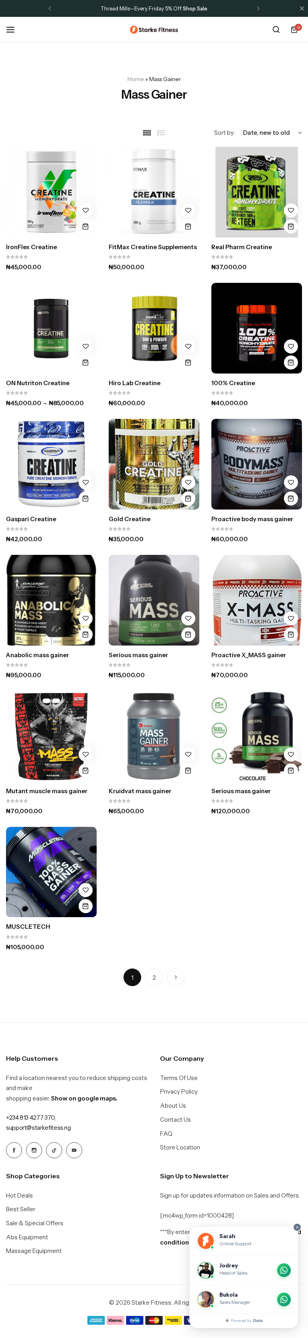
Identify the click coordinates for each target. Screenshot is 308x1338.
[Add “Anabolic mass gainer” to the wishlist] (86, 618)
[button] (50, 8)
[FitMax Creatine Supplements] (154, 192)
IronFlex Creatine (31, 247)
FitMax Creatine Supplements (153, 247)
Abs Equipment (27, 1237)
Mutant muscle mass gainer (46, 791)
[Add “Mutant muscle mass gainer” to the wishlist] (86, 754)
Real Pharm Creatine (241, 247)
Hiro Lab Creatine (134, 383)
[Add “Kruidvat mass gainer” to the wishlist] (188, 754)
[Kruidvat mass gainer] (154, 736)
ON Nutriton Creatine (37, 383)
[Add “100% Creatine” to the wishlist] (291, 346)
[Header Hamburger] (14, 29)
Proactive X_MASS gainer (248, 655)
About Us (173, 1105)
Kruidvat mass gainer (140, 791)
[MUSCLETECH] (51, 872)
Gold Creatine (129, 519)
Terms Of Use (179, 1078)
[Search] (276, 30)
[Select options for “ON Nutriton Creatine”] (86, 362)
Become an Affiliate (193, 8)
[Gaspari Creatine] (51, 464)
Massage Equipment (34, 1251)
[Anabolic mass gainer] (51, 600)
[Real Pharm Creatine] (256, 192)
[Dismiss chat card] (297, 1227)
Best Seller (20, 1209)
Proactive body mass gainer (252, 519)
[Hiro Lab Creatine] (154, 328)
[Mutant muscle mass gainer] (51, 736)
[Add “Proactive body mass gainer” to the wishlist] (291, 482)
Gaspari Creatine (31, 519)
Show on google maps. (84, 1098)
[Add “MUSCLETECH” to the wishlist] (86, 890)
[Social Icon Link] (14, 1150)
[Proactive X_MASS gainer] (256, 600)
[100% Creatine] (256, 328)
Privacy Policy (179, 1091)
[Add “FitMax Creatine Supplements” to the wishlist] (188, 210)
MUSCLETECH (28, 926)
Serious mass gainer (138, 655)
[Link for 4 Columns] (147, 133)
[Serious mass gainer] (154, 600)
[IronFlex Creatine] (51, 192)
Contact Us (175, 1119)
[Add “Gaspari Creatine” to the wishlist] (86, 482)
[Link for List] (161, 133)
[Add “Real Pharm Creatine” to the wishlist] (291, 210)
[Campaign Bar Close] (302, 8)
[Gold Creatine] (154, 464)
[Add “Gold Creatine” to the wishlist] (188, 482)
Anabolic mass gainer (37, 655)
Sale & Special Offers (34, 1223)
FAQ (166, 1133)
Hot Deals (19, 1195)
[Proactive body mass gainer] (256, 464)
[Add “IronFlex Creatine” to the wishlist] (86, 210)
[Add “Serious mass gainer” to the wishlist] (188, 618)
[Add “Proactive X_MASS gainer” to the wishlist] (291, 618)
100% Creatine (233, 383)
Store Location (180, 1147)
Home (136, 79)
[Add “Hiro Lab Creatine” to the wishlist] (188, 346)
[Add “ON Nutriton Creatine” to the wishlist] (86, 346)
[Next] (175, 977)
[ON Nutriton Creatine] (51, 328)
